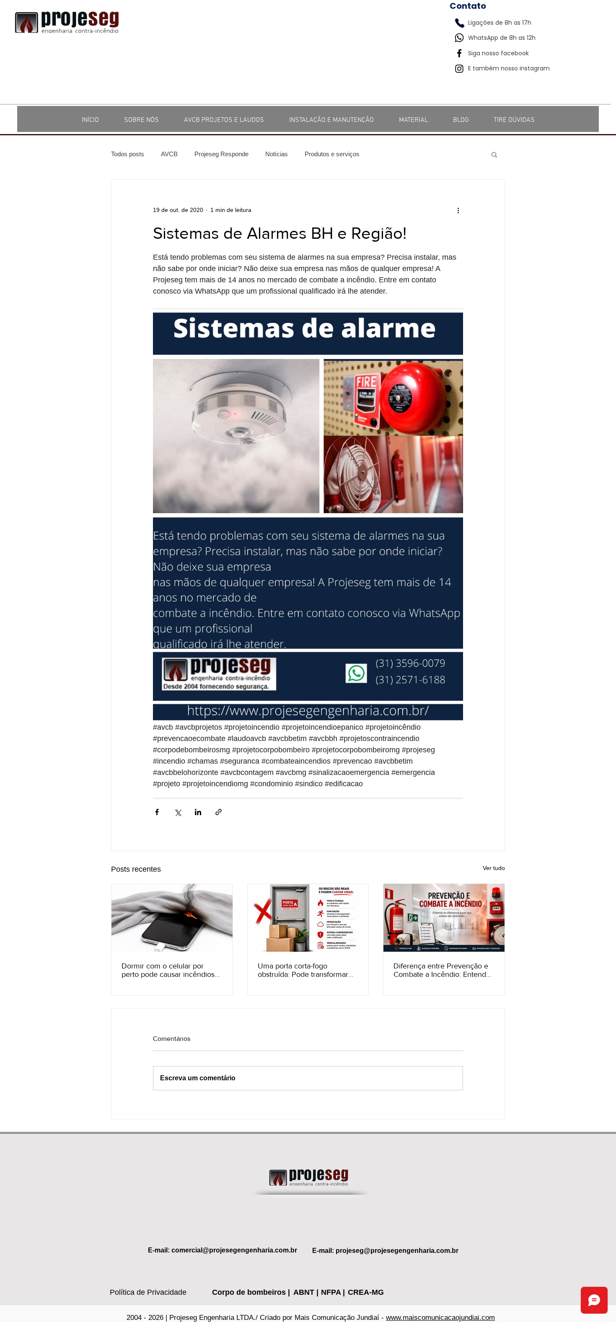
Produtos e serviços (332, 154)
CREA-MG (366, 1292)
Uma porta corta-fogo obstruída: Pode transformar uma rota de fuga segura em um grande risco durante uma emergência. (306, 970)
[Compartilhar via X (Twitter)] (177, 812)
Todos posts (127, 154)
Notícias (276, 154)
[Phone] (459, 23)
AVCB (169, 154)
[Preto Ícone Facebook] (459, 53)
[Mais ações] (458, 210)
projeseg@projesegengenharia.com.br (397, 1250)
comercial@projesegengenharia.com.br (234, 1250)
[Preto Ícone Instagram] (459, 68)
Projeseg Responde (221, 154)
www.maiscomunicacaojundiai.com (440, 1318)
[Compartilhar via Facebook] (157, 812)
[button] (494, 154)
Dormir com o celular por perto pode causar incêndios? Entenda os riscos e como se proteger (170, 970)
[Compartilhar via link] (219, 812)
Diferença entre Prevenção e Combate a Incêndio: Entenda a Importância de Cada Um (441, 970)
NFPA (332, 1292)
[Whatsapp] (459, 37)
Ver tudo (494, 868)
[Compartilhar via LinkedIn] (198, 812)
